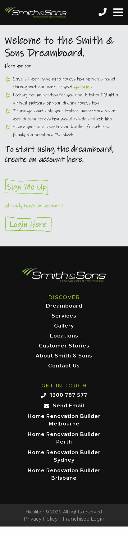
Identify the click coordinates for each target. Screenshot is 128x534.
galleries (83, 87)
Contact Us (64, 366)
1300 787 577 (68, 395)
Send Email (68, 406)
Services (64, 316)
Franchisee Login (83, 519)
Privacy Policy (41, 519)
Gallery (64, 326)
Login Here (64, 224)
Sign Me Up (64, 187)
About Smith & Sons (64, 356)
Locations (64, 336)
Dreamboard (64, 306)
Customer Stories (64, 346)
